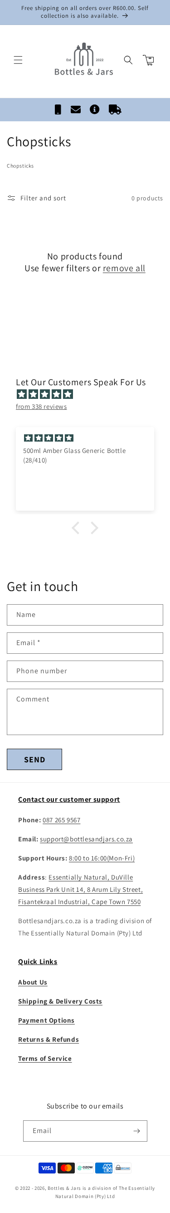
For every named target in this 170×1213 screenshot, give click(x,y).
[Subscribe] (137, 1131)
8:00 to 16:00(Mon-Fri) (102, 858)
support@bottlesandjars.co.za (86, 839)
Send (34, 759)
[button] (18, 60)
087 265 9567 (61, 819)
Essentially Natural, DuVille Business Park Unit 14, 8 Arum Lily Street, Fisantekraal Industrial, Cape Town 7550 (80, 889)
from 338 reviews (41, 406)
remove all (124, 268)
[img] (89, 394)
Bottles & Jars (64, 1188)
